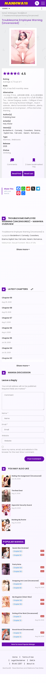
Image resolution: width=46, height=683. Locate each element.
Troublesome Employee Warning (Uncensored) (21, 16)
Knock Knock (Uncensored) (23, 630)
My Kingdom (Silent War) (22, 597)
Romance (35, 133)
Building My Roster (19, 520)
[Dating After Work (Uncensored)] (6, 618)
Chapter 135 (17, 604)
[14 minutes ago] (42, 584)
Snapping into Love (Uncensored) (25, 581)
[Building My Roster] (6, 525)
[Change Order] (32, 289)
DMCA (32, 660)
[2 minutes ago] (42, 551)
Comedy (18, 130)
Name (4, 413)
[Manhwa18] (16, 3)
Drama (37, 130)
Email (4, 424)
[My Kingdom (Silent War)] (6, 601)
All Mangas (12, 13)
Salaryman (6, 243)
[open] (43, 3)
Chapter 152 (17, 551)
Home (4, 13)
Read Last (28, 173)
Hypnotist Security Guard (22, 505)
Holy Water (7, 124)
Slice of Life (31, 243)
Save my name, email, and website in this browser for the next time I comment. (19, 450)
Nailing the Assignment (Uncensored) (26, 476)
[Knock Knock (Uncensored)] (6, 634)
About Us (30, 663)
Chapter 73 (17, 633)
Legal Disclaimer (18, 660)
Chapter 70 (17, 620)
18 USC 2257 (17, 663)
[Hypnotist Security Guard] (6, 510)
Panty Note (16, 564)
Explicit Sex (8, 133)
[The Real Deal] (6, 495)
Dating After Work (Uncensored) (25, 613)
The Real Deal (17, 490)
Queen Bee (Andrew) (20, 548)
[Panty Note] (6, 569)
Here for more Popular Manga (23, 644)
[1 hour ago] (42, 600)
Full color (18, 133)
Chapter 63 (7, 358)
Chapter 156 (17, 568)
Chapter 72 (17, 637)
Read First (16, 173)
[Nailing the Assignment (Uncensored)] (6, 481)
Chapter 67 (7, 318)
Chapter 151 (17, 555)
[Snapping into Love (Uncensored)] (6, 585)
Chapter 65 (7, 338)
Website (5, 435)
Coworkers (28, 130)
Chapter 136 (17, 600)
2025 (5, 146)
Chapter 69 (7, 297)
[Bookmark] (34, 160)
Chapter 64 (7, 348)
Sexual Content (18, 243)
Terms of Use (28, 657)
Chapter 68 (7, 308)
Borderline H (22, 13)
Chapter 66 (7, 328)
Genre (5, 8)
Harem (26, 133)
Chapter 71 (17, 617)
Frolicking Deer (9, 117)
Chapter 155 (17, 571)
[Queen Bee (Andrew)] (6, 552)
